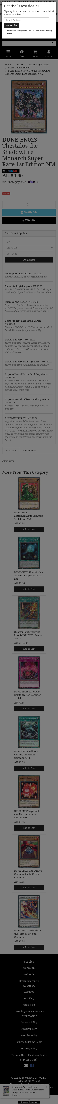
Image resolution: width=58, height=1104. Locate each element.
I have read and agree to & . (29, 32)
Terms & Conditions (35, 31)
